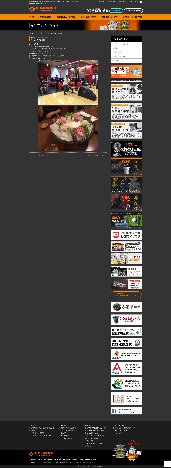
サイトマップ (122, 1)
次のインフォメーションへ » (96, 155)
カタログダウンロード (68, 438)
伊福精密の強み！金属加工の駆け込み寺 (41, 428)
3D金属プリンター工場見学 (93, 443)
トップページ (33, 425)
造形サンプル (89, 441)
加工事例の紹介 (65, 435)
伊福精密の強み (45, 17)
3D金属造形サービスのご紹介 (94, 430)
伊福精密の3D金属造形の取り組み (95, 428)
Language (133, 1)
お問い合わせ (89, 446)
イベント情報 (43, 37)
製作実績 (138, 17)
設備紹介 (126, 17)
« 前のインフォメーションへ (39, 155)
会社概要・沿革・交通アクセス (41, 435)
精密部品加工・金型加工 (66, 17)
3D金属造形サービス (109, 17)
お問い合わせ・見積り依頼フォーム (124, 428)
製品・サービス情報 (119, 56)
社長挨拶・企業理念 (38, 433)
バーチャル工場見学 (91, 438)
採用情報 (116, 60)
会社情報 (116, 48)
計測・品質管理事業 (88, 17)
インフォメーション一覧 (42, 33)
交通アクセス (111, 1)
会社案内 (101, 1)
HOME (31, 17)
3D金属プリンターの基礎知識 (94, 435)
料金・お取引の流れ (91, 433)
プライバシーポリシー (120, 430)
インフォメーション (121, 39)
